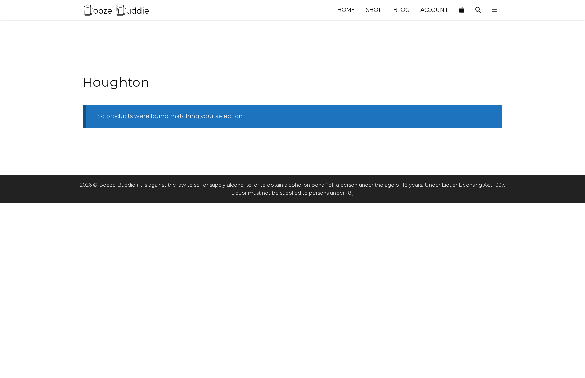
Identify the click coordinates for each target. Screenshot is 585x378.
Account (434, 10)
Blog (401, 10)
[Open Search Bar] (478, 10)
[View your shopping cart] (462, 10)
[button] (494, 10)
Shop (374, 10)
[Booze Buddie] (116, 10)
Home (346, 10)
